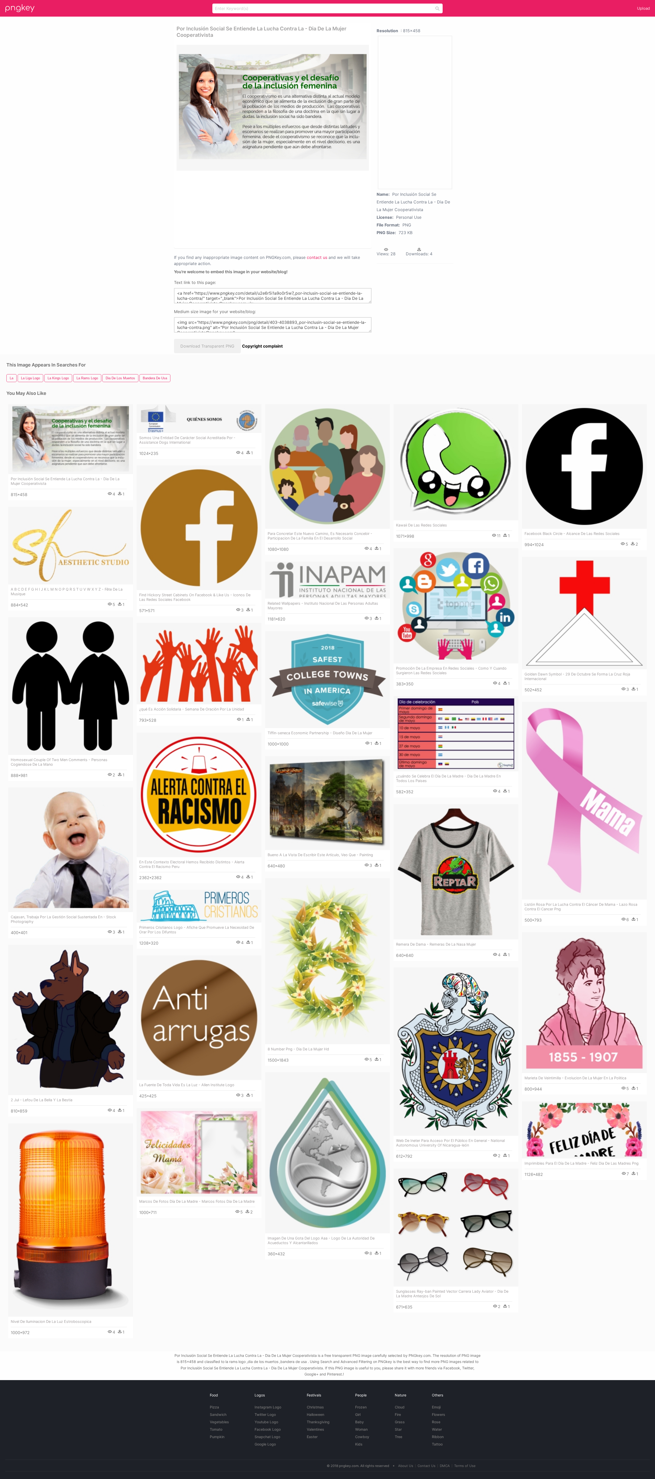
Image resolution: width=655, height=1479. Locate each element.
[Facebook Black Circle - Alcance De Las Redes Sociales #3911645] (584, 466)
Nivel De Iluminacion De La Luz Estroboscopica (51, 1321)
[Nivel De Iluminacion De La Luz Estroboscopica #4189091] (70, 1219)
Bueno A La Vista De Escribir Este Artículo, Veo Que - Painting (320, 855)
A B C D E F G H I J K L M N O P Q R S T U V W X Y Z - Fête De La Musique (67, 591)
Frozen (361, 1407)
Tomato (216, 1429)
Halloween (315, 1414)
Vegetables (219, 1422)
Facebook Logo (268, 1429)
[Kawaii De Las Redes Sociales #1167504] (456, 462)
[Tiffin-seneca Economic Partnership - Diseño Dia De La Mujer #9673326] (327, 679)
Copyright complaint (262, 346)
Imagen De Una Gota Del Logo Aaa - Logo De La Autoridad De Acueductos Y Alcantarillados (321, 1240)
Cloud (400, 1407)
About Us (405, 1466)
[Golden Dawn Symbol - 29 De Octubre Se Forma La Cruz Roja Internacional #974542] (584, 613)
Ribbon (438, 1437)
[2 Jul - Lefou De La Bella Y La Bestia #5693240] (70, 1020)
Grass (400, 1422)
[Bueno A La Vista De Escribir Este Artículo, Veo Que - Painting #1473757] (327, 803)
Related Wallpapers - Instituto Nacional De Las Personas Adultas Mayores (323, 605)
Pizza (214, 1407)
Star (398, 1429)
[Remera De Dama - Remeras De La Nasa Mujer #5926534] (456, 871)
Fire (398, 1414)
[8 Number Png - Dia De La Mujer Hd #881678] (327, 961)
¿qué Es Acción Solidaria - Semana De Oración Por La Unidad (191, 709)
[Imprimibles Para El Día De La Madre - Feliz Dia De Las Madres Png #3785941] (584, 1129)
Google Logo (265, 1444)
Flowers (438, 1414)
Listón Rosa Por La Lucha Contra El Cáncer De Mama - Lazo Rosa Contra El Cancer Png (581, 906)
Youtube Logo (266, 1422)
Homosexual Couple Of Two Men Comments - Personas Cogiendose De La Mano (59, 762)
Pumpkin (217, 1437)
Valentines (315, 1429)
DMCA (445, 1466)
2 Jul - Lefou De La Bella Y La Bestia (41, 1100)
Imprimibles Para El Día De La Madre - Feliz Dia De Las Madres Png (582, 1163)
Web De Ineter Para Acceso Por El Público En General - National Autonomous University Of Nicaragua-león (450, 1142)
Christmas (315, 1407)
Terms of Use (465, 1466)
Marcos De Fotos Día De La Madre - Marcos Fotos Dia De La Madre (197, 1201)
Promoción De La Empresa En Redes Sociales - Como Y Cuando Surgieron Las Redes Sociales (451, 670)
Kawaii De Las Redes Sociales (421, 525)
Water (437, 1429)
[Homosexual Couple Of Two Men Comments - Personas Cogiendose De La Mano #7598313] (70, 686)
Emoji (436, 1407)
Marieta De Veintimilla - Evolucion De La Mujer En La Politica (575, 1078)
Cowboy (362, 1437)
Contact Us (426, 1466)
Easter (312, 1437)
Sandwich (218, 1414)
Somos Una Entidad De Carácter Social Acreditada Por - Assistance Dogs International (187, 439)
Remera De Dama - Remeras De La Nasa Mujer (436, 944)
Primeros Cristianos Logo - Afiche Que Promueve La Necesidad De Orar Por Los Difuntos (196, 929)
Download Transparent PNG (207, 346)
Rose (436, 1422)
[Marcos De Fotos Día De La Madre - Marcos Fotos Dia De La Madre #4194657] (199, 1152)
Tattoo (437, 1444)
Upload (643, 8)
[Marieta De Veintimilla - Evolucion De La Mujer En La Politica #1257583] (584, 1002)
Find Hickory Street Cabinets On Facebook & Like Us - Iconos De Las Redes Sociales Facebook (194, 597)
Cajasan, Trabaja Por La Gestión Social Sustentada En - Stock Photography (63, 919)
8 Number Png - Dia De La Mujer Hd (298, 1049)
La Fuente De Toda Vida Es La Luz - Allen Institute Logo (186, 1085)
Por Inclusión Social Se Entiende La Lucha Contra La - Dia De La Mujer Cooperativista (65, 481)
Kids (359, 1444)
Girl (358, 1414)
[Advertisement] (266, 209)
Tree (398, 1437)
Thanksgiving (318, 1422)
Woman (361, 1429)
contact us (317, 257)
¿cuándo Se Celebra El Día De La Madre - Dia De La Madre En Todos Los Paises (448, 778)
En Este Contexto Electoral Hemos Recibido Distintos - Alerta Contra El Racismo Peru (191, 864)
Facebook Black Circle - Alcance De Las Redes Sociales (572, 533)
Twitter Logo (265, 1414)
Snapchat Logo (267, 1437)
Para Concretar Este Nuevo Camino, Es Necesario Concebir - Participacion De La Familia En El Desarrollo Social (320, 535)
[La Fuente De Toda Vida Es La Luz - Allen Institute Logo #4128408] (199, 1017)
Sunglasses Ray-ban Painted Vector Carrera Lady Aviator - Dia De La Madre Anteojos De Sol (452, 1293)
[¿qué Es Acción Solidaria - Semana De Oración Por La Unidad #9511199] (199, 663)
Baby (359, 1422)
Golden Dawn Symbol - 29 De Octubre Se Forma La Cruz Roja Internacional (577, 676)
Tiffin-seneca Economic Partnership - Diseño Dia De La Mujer (320, 733)
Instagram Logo (268, 1407)
